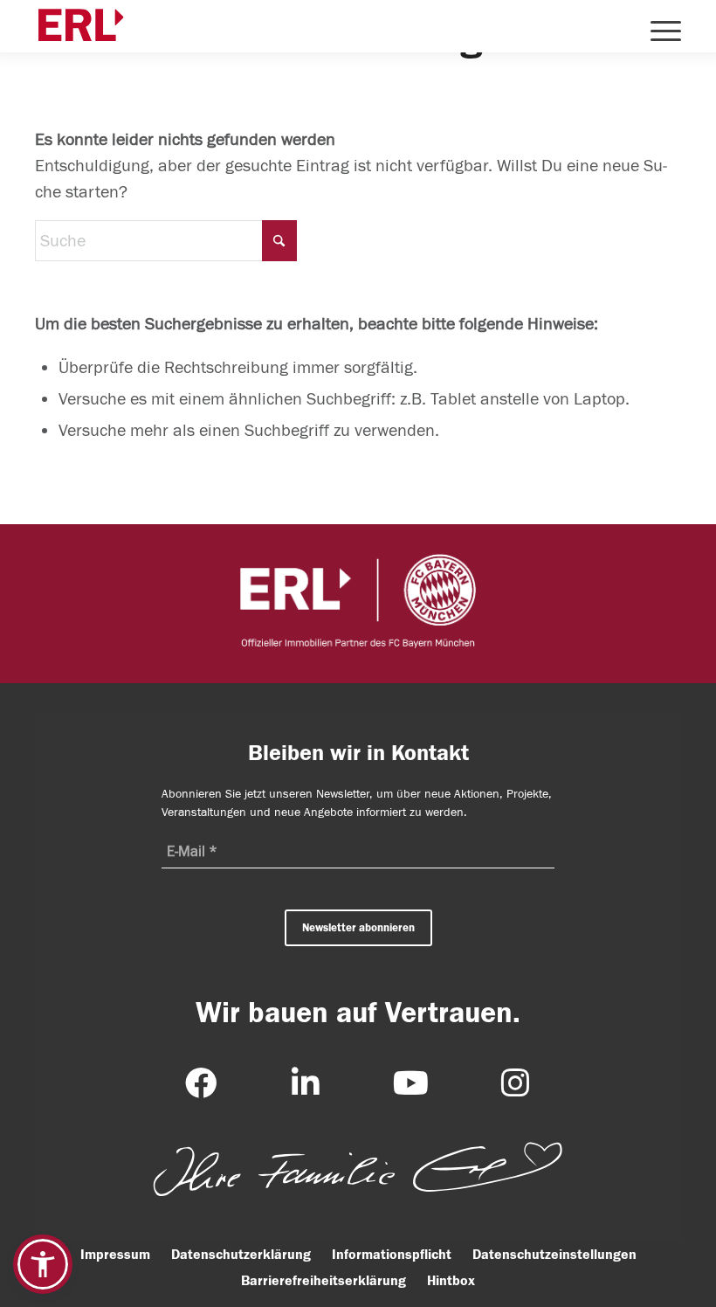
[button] (42, 1264)
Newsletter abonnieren (358, 927)
